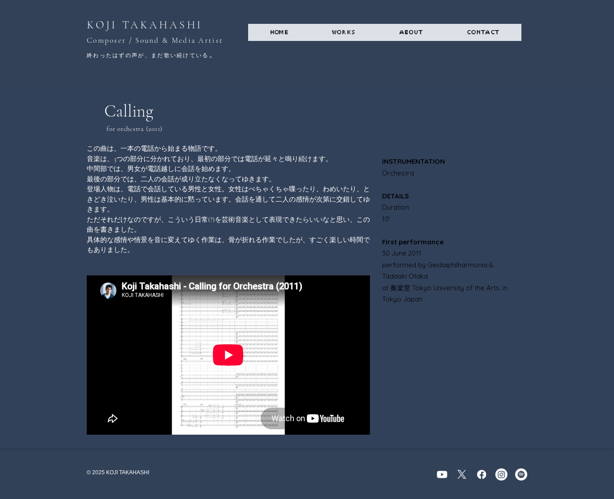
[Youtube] (442, 474)
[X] (462, 474)
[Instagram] (501, 474)
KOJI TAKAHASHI (145, 24)
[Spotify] (521, 474)
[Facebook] (482, 474)
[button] (344, 32)
